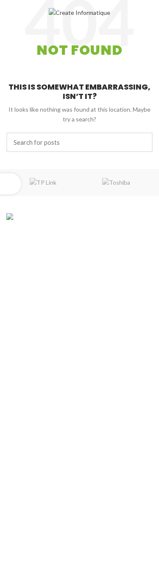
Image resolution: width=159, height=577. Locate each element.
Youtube (32, 531)
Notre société (24, 325)
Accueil (16, 310)
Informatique (23, 408)
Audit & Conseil (27, 393)
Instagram (34, 518)
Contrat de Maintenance (39, 423)
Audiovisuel (21, 452)
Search (141, 142)
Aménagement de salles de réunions (54, 438)
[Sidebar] (10, 183)
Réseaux (17, 467)
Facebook (33, 506)
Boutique (18, 339)
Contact (17, 354)
